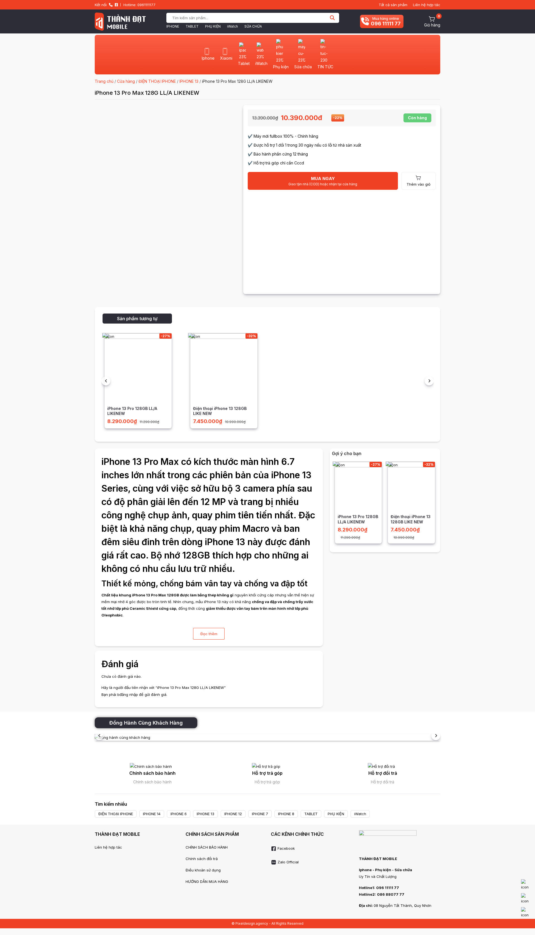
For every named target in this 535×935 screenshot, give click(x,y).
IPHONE (172, 26)
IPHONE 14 (151, 814)
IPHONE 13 (188, 81)
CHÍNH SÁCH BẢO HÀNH (207, 847)
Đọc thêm (208, 634)
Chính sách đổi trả (202, 858)
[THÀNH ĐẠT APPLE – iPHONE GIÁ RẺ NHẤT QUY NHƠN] (120, 21)
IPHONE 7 (260, 814)
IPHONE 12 (233, 814)
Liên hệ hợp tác (426, 5)
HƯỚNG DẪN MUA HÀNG (207, 881)
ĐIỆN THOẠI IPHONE (157, 81)
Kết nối (101, 5)
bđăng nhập (127, 694)
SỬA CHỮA (253, 26)
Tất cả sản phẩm (393, 5)
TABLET (192, 26)
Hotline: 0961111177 (139, 5)
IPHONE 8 (286, 814)
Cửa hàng (126, 81)
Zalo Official (287, 862)
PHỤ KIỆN (213, 26)
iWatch (232, 26)
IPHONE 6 (179, 814)
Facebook (285, 848)
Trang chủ (104, 81)
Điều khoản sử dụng (203, 870)
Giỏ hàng (432, 25)
